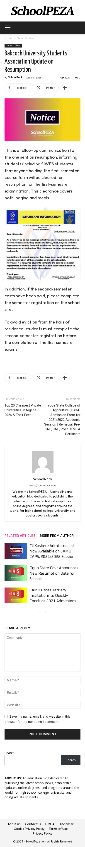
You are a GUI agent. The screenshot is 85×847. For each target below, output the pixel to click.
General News (26, 38)
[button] (7, 27)
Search (10, 753)
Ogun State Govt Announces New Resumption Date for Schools (53, 573)
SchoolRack (15, 77)
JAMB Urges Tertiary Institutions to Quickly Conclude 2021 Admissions (52, 595)
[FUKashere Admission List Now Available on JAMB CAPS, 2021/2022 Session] (16, 551)
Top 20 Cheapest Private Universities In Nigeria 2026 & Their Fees (23, 410)
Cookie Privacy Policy (29, 829)
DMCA (49, 824)
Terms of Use (58, 829)
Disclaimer (66, 824)
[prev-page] (38, 612)
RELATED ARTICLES (20, 536)
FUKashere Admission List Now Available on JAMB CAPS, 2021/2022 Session (52, 551)
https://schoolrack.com (42, 485)
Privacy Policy (42, 833)
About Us (14, 824)
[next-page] (45, 612)
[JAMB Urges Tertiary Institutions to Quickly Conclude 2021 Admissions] (16, 595)
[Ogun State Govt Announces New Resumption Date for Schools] (16, 573)
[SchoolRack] (42, 10)
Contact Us (33, 824)
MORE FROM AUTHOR (57, 536)
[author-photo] (42, 473)
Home (8, 38)
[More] (65, 87)
